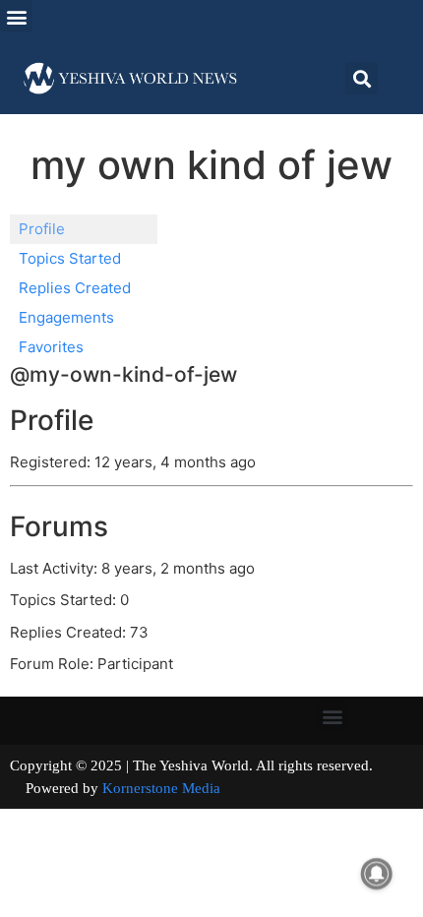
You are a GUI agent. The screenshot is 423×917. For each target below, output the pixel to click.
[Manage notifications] (377, 873)
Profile (42, 228)
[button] (16, 16)
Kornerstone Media (161, 788)
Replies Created (75, 287)
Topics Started (70, 258)
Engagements (66, 317)
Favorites (51, 346)
